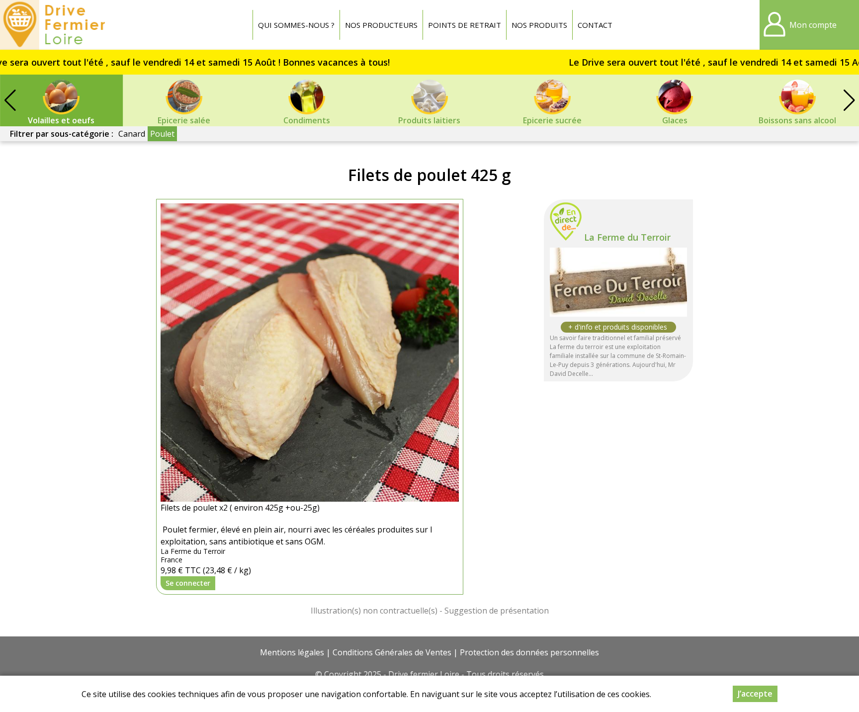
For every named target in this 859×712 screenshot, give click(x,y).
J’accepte (755, 693)
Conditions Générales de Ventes (392, 652)
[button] (849, 100)
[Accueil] (55, 25)
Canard (131, 133)
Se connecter (188, 583)
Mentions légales (292, 652)
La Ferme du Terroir (627, 237)
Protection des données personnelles (529, 652)
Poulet (162, 133)
